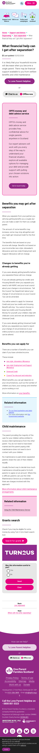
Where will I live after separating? (19, 613)
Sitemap (22, 681)
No (11, 574)
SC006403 (24, 717)
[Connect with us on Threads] (33, 731)
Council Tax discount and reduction (19, 375)
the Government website (19, 415)
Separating (6, 36)
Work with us (15, 684)
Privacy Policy (12, 678)
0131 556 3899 (13, 693)
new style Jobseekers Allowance (18, 361)
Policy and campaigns (24, 20)
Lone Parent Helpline (20, 81)
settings (23, 745)
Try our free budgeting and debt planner (20, 411)
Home (4, 33)
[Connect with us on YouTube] (19, 731)
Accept (6, 749)
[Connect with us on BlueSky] (26, 731)
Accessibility (10, 681)
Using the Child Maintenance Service (17, 510)
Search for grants (13, 541)
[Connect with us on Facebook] (6, 731)
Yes (11, 570)
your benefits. (24, 393)
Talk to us (15, 19)
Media (31, 681)
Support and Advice (6, 20)
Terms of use (27, 678)
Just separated (20, 36)
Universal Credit (12, 372)
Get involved (33, 20)
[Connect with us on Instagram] (12, 731)
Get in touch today (18, 186)
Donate (27, 684)
